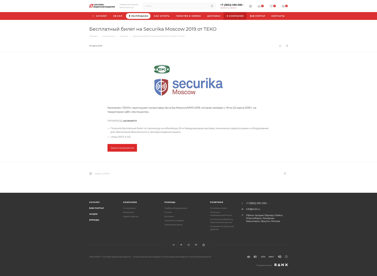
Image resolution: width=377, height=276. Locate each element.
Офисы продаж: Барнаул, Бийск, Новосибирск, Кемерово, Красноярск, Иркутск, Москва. (264, 218)
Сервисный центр (173, 224)
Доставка (169, 216)
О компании (129, 208)
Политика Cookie (218, 208)
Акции (93, 214)
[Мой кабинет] (250, 6)
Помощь (169, 202)
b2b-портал (96, 208)
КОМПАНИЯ (130, 202)
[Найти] (212, 6)
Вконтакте (173, 245)
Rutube (196, 245)
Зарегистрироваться (122, 147)
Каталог (94, 202)
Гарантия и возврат (174, 220)
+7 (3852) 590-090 (231, 5)
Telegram (181, 245)
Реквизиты (128, 212)
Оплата (168, 212)
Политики (216, 202)
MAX (203, 245)
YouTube (188, 245)
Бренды (94, 220)
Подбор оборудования (175, 208)
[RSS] (280, 46)
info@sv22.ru (253, 209)
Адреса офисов (130, 216)
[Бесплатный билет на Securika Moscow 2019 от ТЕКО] (188, 81)
